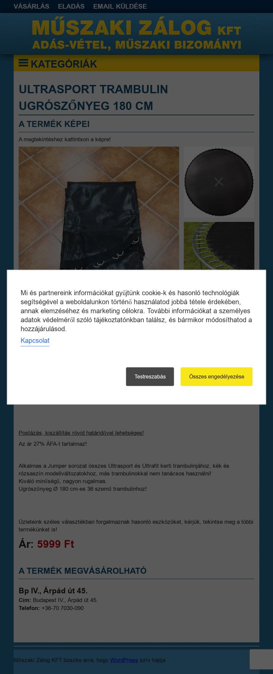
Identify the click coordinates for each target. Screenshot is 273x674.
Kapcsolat (35, 340)
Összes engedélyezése (216, 376)
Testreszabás (150, 376)
